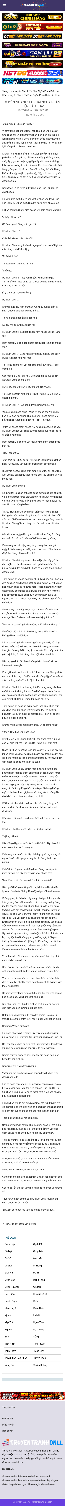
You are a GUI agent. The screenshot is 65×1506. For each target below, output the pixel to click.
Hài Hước (10, 1294)
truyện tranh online (49, 1450)
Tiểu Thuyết (39, 1343)
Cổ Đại (8, 1251)
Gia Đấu (37, 1286)
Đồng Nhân (39, 1279)
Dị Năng (37, 1265)
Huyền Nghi (11, 1301)
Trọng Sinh (38, 1351)
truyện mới (12, 1454)
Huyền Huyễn (40, 1294)
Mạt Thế (9, 1322)
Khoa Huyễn (11, 1308)
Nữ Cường (38, 1329)
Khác (35, 1301)
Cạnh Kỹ (37, 1244)
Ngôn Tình (38, 1322)
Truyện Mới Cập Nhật (16, 1358)
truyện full (29, 1454)
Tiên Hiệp (10, 1343)
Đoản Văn (10, 1279)
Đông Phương (12, 1286)
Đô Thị (36, 1272)
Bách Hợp (10, 1244)
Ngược (8, 1329)
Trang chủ (7, 91)
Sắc (7, 1336)
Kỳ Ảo (8, 1315)
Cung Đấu (38, 1251)
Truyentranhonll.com (12, 1450)
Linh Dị (37, 1315)
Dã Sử (8, 1258)
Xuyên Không (40, 1365)
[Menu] (4, 5)
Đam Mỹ (37, 1258)
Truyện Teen (39, 1358)
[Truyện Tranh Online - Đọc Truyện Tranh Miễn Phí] (32, 5)
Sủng (36, 1336)
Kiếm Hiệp (38, 1308)
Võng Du (9, 1365)
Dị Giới (8, 1265)
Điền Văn (9, 1272)
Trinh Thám (10, 1351)
